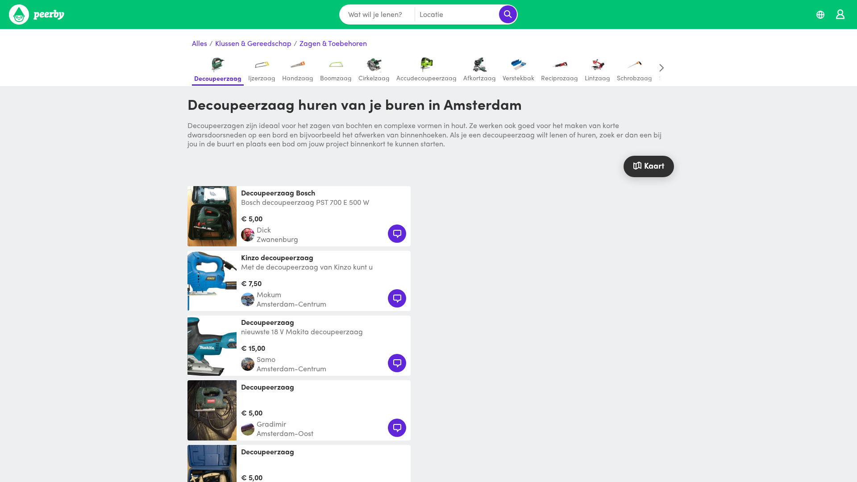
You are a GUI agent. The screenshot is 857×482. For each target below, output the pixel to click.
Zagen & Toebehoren (333, 43)
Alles (199, 43)
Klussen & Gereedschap (253, 43)
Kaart (654, 165)
